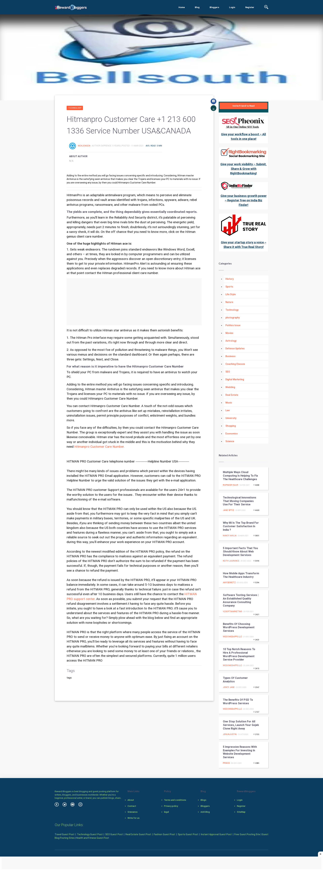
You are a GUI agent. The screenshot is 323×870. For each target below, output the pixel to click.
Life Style (230, 294)
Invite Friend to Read (243, 106)
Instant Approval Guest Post (216, 834)
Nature (229, 302)
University (230, 418)
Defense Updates (235, 348)
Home (181, 7)
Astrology (231, 340)
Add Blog (205, 812)
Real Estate (231, 395)
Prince (226, 763)
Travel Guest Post (64, 834)
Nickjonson (84, 146)
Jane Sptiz (228, 510)
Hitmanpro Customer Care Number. (99, 447)
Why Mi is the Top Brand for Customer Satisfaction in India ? (241, 526)
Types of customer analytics (235, 679)
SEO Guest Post (114, 834)
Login (232, 7)
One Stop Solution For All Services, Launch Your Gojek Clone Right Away (241, 725)
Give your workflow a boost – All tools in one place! (243, 136)
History (229, 279)
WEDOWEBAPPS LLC (232, 636)
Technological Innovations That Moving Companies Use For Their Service (239, 501)
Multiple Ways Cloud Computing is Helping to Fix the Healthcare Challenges (240, 476)
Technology (74, 108)
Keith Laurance (231, 561)
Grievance (132, 812)
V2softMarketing (232, 611)
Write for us (133, 818)
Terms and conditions (175, 800)
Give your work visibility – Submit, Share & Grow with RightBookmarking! (243, 168)
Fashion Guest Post (164, 834)
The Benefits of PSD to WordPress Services (238, 701)
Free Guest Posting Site (247, 834)
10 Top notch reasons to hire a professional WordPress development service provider (239, 654)
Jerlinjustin (230, 734)
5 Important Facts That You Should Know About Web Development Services (240, 552)
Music (228, 402)
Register (249, 7)
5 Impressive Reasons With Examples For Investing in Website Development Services (240, 752)
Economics (231, 433)
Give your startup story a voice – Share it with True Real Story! (243, 245)
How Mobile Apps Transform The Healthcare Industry (241, 575)
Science (229, 441)
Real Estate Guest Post (138, 834)
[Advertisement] (134, 301)
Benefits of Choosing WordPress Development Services (239, 627)
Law (227, 410)
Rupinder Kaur (230, 485)
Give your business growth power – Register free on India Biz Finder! (244, 200)
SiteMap (241, 812)
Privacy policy (171, 806)
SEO (227, 371)
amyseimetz (229, 582)
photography (232, 317)
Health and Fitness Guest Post (92, 838)
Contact (132, 806)
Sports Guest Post (188, 834)
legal (166, 812)
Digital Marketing (234, 379)
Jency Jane (229, 687)
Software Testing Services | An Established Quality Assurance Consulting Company (241, 600)
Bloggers (214, 7)
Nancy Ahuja (230, 535)
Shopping (230, 425)
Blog (197, 7)
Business (230, 356)
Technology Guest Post (90, 834)
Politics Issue (232, 325)
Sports (229, 286)
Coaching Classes (235, 364)
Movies (229, 333)
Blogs (203, 800)
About (131, 800)
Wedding (230, 387)
